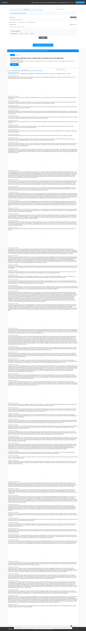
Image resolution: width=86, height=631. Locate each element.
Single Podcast (26, 9)
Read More (14, 64)
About (58, 2)
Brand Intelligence (52, 2)
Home (33, 2)
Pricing (46, 2)
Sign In (72, 2)
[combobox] (43, 20)
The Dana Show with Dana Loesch (19, 50)
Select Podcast (12, 17)
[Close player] (71, 626)
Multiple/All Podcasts (60, 9)
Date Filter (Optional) (15, 31)
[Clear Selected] (74, 19)
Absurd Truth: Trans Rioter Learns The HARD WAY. (37, 50)
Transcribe (41, 2)
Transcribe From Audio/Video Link (43, 45)
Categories (62, 2)
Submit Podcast (79, 2)
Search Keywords (13, 24)
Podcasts (37, 2)
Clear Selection (73, 17)
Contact (67, 2)
